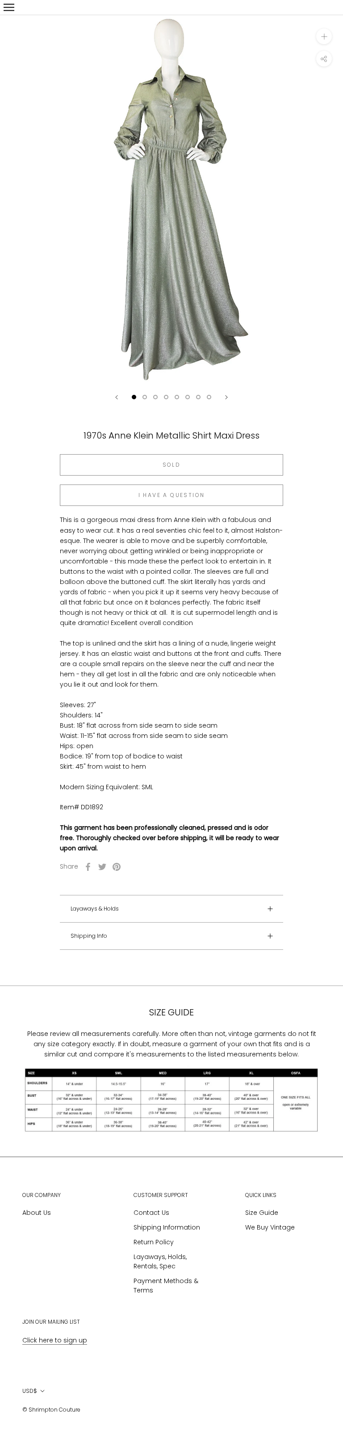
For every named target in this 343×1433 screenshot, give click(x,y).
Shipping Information (167, 1227)
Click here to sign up (54, 1340)
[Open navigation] (9, 7)
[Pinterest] (117, 867)
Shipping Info (89, 936)
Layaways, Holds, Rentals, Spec (160, 1261)
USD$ (29, 1391)
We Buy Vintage (270, 1227)
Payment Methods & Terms (166, 1285)
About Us (36, 1212)
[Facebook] (88, 867)
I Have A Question (171, 495)
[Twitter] (102, 867)
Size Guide (261, 1212)
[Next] (226, 397)
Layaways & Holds (95, 908)
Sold (172, 464)
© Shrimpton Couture (51, 1409)
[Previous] (116, 397)
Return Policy (154, 1242)
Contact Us (151, 1212)
